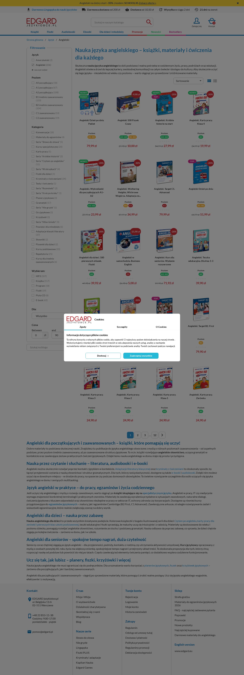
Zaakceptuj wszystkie (141, 355)
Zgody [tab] (83, 326)
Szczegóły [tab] (122, 326)
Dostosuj (102, 355)
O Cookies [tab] (161, 326)
